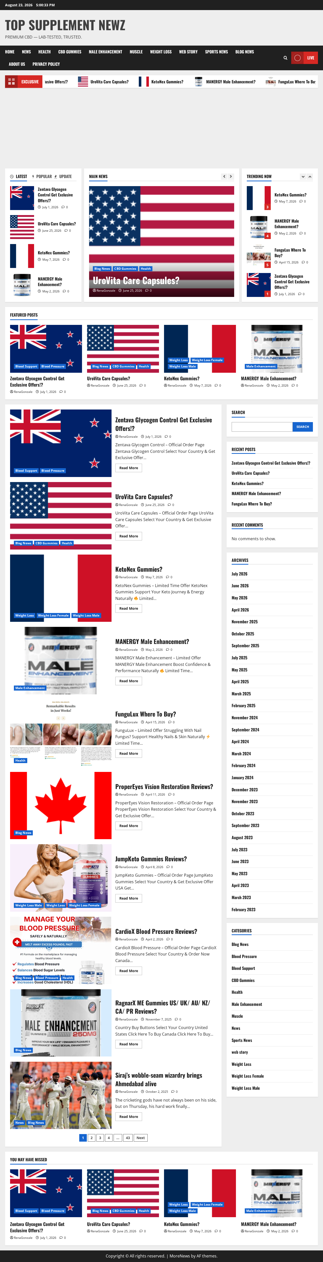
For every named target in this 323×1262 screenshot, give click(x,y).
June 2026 (240, 586)
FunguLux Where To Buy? (279, 82)
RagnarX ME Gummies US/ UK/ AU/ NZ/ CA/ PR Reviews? (61, 1023)
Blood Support (26, 366)
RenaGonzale (106, 290)
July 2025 (239, 658)
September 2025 (245, 645)
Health (44, 52)
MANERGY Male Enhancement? (212, 82)
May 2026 (240, 598)
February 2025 (243, 705)
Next (141, 1137)
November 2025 (245, 622)
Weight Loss (161, 52)
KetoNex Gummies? (148, 82)
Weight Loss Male (182, 366)
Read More (130, 468)
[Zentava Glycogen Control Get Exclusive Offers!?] (46, 349)
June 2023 (240, 861)
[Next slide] (231, 177)
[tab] (21, 177)
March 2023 (241, 897)
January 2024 (242, 777)
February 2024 (243, 765)
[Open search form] (285, 58)
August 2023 (242, 837)
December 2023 (245, 790)
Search (238, 412)
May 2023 (239, 873)
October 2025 (243, 634)
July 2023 (239, 849)
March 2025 (241, 694)
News (26, 52)
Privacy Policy (46, 64)
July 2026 (240, 574)
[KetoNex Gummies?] (200, 349)
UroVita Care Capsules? (91, 82)
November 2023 (245, 801)
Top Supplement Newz (65, 24)
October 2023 (243, 813)
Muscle (136, 52)
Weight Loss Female (207, 360)
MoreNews (180, 1256)
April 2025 (240, 681)
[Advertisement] (161, 125)
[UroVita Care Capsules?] (161, 241)
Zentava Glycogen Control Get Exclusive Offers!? (22, 198)
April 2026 (240, 610)
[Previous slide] (224, 177)
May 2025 (239, 670)
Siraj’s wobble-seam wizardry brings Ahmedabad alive (61, 1095)
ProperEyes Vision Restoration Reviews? (61, 805)
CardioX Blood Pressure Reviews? (61, 950)
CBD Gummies (69, 52)
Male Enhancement (105, 52)
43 (128, 1137)
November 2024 (245, 717)
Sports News (216, 52)
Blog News (244, 52)
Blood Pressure (52, 366)
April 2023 (240, 885)
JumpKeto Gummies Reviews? (61, 878)
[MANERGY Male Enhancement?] (277, 349)
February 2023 (243, 909)
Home (9, 52)
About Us (17, 64)
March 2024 (241, 754)
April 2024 (240, 741)
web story (188, 52)
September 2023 (245, 825)
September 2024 (245, 730)
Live (310, 58)
